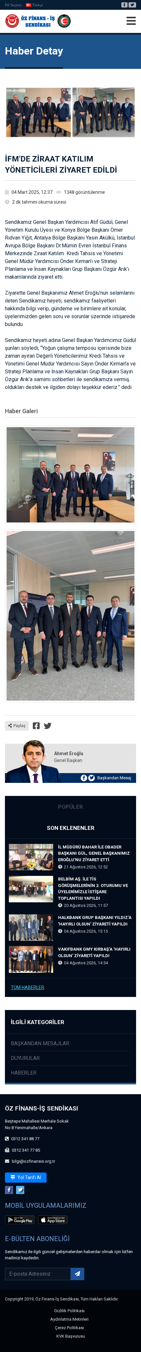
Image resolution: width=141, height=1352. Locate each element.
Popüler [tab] (70, 806)
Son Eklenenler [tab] (70, 828)
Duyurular (25, 1058)
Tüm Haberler (27, 987)
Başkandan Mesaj (114, 777)
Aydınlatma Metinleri (69, 1319)
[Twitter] (132, 5)
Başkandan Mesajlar (40, 1043)
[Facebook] (124, 5)
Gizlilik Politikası (69, 1310)
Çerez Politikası (69, 1327)
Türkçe (37, 5)
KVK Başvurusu (70, 1336)
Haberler (23, 1073)
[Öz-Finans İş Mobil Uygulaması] (21, 1221)
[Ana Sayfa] (38, 21)
